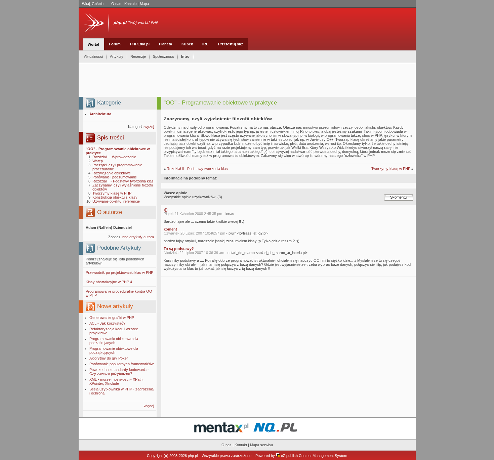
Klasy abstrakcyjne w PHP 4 (109, 282)
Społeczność (163, 56)
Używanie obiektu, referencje (116, 201)
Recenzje (138, 56)
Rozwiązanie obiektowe (111, 173)
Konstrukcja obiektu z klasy (114, 197)
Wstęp (97, 161)
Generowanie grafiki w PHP (111, 318)
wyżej (149, 127)
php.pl (193, 456)
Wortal (93, 44)
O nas (116, 4)
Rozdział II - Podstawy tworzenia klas (123, 181)
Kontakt (130, 4)
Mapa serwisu (261, 445)
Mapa (144, 4)
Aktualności (93, 56)
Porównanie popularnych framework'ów (121, 364)
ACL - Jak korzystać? (107, 323)
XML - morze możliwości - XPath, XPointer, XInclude (116, 381)
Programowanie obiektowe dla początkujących (113, 350)
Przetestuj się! (230, 44)
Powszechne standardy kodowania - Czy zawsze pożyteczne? (119, 372)
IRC (205, 44)
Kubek (187, 44)
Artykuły (116, 56)
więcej (149, 406)
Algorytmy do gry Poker (108, 358)
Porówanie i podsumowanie (114, 177)
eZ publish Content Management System (314, 456)
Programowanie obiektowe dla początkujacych (113, 341)
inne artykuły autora (138, 237)
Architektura (100, 114)
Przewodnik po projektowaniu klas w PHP (119, 272)
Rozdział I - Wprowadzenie (114, 157)
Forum (115, 44)
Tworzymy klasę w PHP (111, 193)
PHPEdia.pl (140, 44)
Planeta (165, 44)
